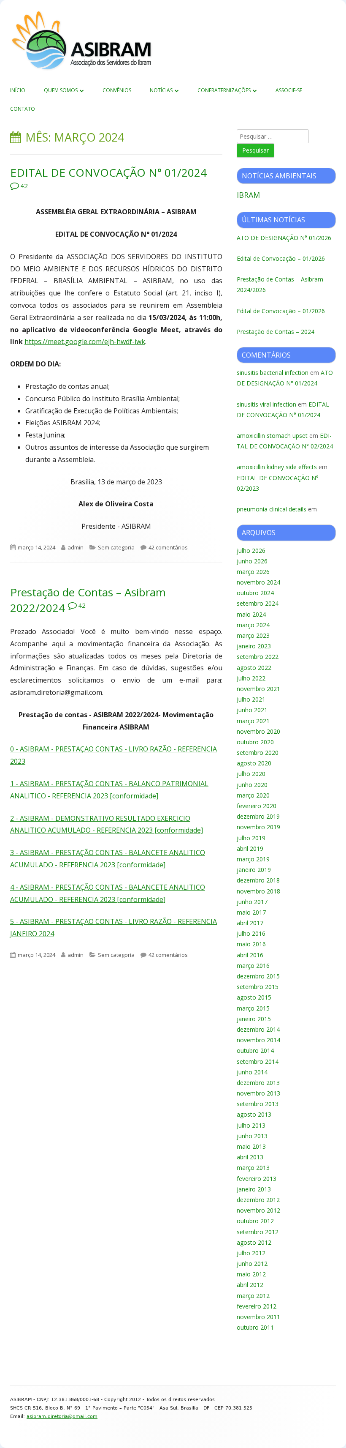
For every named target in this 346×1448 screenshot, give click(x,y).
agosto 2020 (254, 763)
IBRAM (248, 195)
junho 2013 (252, 1136)
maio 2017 (251, 912)
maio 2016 (251, 944)
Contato (22, 108)
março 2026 (253, 572)
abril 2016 (250, 955)
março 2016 (253, 966)
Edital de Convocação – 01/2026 (281, 258)
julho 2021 (251, 699)
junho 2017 (252, 902)
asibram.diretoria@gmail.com (62, 1416)
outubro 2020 (255, 742)
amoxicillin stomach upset (272, 436)
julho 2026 (251, 550)
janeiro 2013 (254, 1189)
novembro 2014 (258, 1040)
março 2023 (253, 635)
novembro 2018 (258, 891)
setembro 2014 (257, 1061)
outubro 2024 (255, 593)
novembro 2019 (258, 827)
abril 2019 (250, 848)
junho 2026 (252, 561)
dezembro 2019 (258, 816)
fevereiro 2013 (256, 1179)
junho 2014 (252, 1072)
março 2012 (253, 1296)
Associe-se (289, 90)
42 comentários (168, 547)
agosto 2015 (254, 997)
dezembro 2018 (258, 880)
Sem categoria (116, 547)
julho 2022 (251, 678)
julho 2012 (251, 1253)
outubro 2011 (255, 1327)
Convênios (117, 90)
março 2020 (253, 795)
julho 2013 (251, 1125)
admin (76, 547)
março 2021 (253, 721)
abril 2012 (250, 1285)
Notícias (161, 90)
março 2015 (253, 1008)
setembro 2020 (257, 753)
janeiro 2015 (254, 1019)
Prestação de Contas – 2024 (275, 332)
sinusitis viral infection (266, 404)
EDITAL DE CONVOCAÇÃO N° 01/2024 (108, 172)
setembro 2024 (257, 603)
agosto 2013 (254, 1114)
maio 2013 (251, 1146)
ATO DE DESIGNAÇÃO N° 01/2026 (284, 238)
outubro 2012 (255, 1221)
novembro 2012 (258, 1210)
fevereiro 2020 (256, 806)
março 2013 (253, 1168)
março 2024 (253, 625)
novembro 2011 (258, 1317)
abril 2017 (250, 923)
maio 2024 (251, 614)
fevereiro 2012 (256, 1306)
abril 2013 (250, 1157)
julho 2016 (251, 933)
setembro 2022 (257, 657)
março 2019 (253, 859)
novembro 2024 (258, 582)
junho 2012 (252, 1263)
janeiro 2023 (254, 646)
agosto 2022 (254, 668)
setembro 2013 (257, 1104)
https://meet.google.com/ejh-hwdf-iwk (84, 341)
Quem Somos (61, 90)
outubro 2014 (255, 1050)
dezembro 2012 (258, 1200)
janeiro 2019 (254, 870)
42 (24, 185)
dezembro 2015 (258, 976)
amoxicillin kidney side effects (277, 467)
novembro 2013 (258, 1093)
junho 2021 (252, 710)
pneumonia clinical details (271, 509)
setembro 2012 (257, 1232)
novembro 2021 (258, 689)
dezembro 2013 (258, 1083)
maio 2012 (251, 1274)
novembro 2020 (258, 731)
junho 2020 (252, 785)
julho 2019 (251, 838)
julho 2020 (251, 774)
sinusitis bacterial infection (272, 373)
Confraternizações (224, 90)
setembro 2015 (257, 987)
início (17, 90)
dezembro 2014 (258, 1029)
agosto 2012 (254, 1242)
